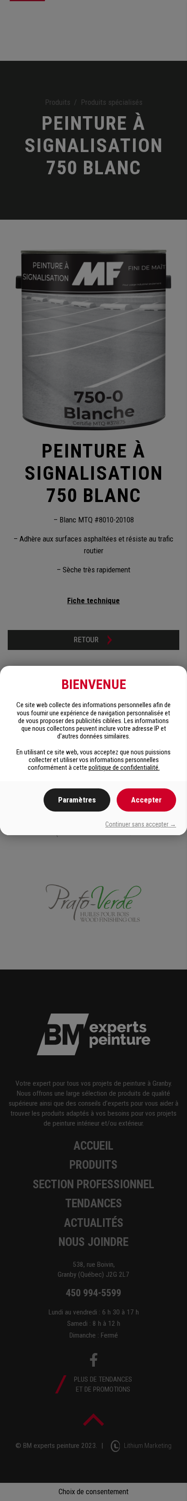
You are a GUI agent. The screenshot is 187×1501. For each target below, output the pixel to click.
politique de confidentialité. (124, 767)
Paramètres (77, 799)
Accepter (146, 799)
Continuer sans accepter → (140, 824)
